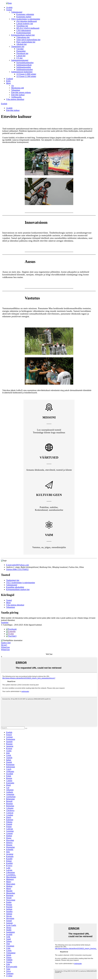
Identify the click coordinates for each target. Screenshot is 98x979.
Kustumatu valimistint (25, 14)
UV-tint (19, 58)
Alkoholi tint (21, 44)
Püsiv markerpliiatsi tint (25, 42)
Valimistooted (16, 12)
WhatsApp (5, 647)
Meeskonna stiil (17, 88)
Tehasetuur (15, 90)
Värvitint (19, 49)
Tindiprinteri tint (17, 46)
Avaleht (9, 7)
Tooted (9, 10)
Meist (8, 83)
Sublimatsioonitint (23, 67)
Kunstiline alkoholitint (15, 587)
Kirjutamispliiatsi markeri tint (23, 35)
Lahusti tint (20, 56)
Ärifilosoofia (16, 97)
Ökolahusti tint (22, 53)
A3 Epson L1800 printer (26, 74)
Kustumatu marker (23, 17)
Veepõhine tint (22, 26)
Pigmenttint (21, 51)
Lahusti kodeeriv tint (24, 23)
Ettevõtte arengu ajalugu (21, 92)
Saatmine (4, 622)
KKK (8, 81)
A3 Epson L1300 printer (26, 76)
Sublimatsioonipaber (24, 69)
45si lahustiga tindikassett (26, 21)
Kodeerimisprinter (23, 33)
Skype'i (4, 645)
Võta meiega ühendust (15, 99)
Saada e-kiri (6, 643)
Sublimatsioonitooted (19, 60)
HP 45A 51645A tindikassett (27, 28)
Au (12, 85)
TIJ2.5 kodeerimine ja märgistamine (25, 19)
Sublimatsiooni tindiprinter (22, 72)
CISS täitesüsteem (23, 30)
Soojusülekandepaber (25, 62)
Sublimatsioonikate (24, 65)
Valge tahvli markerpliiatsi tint (28, 40)
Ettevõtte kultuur (18, 95)
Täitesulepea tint (22, 37)
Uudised (9, 79)
